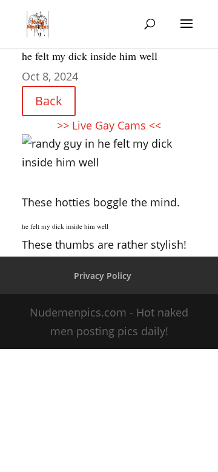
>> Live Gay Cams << (109, 125)
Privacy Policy (102, 275)
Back (48, 101)
